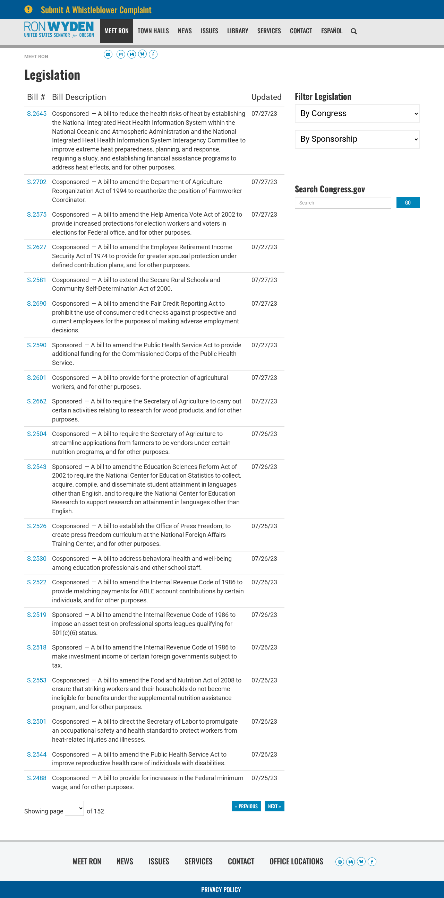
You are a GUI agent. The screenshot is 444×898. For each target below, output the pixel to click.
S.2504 (36, 433)
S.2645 (36, 113)
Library (237, 30)
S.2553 (36, 680)
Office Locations (296, 860)
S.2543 (36, 466)
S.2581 (36, 280)
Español (332, 30)
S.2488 (36, 778)
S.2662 (36, 401)
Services (269, 30)
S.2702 (36, 181)
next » (274, 806)
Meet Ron (116, 30)
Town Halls (153, 30)
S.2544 (36, 754)
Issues (209, 30)
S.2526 (36, 526)
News (185, 30)
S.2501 (36, 721)
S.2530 (36, 558)
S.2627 (36, 247)
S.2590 (36, 345)
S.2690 (36, 303)
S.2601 (36, 377)
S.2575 (36, 214)
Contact (301, 30)
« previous (246, 806)
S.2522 (36, 582)
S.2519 (36, 614)
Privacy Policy (221, 889)
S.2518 (36, 647)
